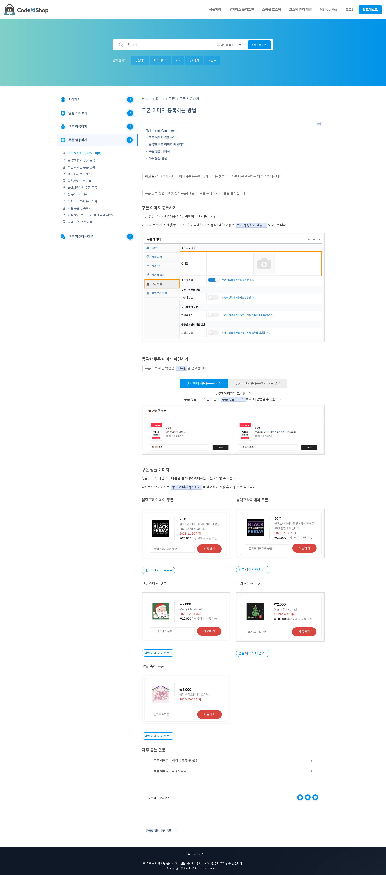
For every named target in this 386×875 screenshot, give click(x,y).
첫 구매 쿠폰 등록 (79, 194)
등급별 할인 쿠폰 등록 (81, 160)
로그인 (350, 9)
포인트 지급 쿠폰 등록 (81, 167)
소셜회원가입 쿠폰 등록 (82, 187)
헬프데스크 (370, 9)
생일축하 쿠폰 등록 (80, 174)
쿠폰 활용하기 (189, 99)
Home (147, 99)
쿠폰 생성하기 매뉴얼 (251, 225)
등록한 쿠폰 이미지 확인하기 (167, 144)
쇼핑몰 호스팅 (271, 9)
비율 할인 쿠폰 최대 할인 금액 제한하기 (92, 215)
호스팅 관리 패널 (300, 9)
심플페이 (215, 9)
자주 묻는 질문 (158, 158)
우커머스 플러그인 (241, 9)
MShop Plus (329, 9)
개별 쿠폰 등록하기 (80, 208)
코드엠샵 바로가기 (193, 854)
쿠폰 (172, 99)
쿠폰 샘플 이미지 (159, 151)
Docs (160, 99)
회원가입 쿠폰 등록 (80, 181)
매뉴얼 (181, 368)
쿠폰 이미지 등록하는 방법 (84, 153)
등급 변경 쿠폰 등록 (80, 222)
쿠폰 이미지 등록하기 (162, 137)
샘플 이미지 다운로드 (158, 570)
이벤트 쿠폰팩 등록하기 (82, 201)
